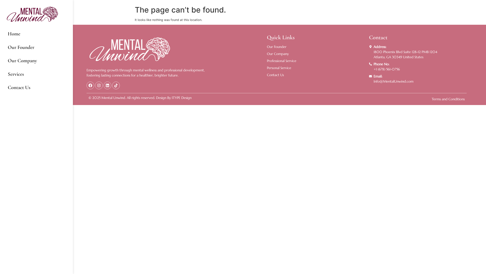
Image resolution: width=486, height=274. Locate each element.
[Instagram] (99, 85)
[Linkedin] (107, 85)
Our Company (22, 60)
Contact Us (19, 87)
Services (16, 74)
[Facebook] (90, 85)
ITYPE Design (181, 98)
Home (14, 34)
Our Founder (21, 47)
